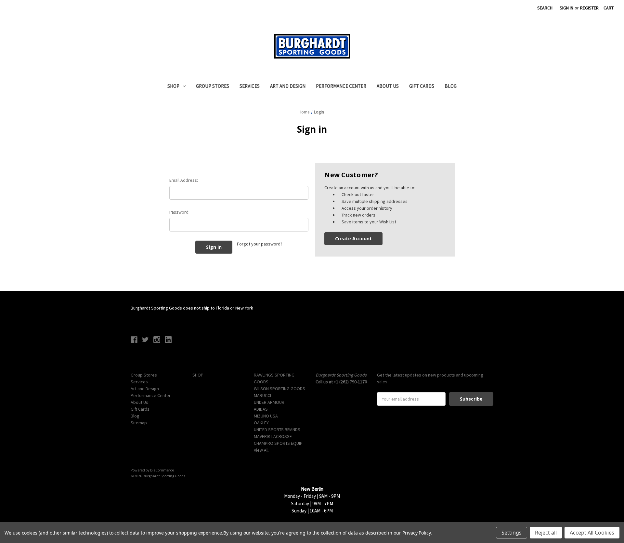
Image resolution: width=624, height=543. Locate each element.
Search (544, 8)
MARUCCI (262, 395)
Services (250, 86)
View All (261, 450)
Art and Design (288, 86)
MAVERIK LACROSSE (273, 436)
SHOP (173, 86)
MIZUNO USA (266, 416)
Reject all (546, 532)
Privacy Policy (416, 533)
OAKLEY (261, 423)
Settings (511, 532)
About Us (388, 86)
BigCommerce (162, 470)
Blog (451, 86)
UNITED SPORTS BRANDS (277, 429)
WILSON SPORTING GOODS (279, 388)
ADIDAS (261, 409)
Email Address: (183, 180)
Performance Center (341, 86)
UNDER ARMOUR (269, 402)
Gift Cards (421, 86)
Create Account (353, 238)
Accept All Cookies (592, 532)
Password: (179, 212)
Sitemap (139, 423)
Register (589, 8)
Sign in (566, 8)
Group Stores (212, 86)
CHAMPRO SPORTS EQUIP (278, 443)
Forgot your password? (259, 244)
